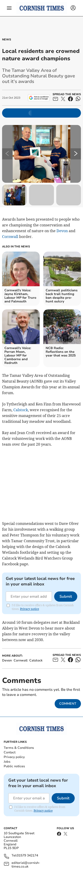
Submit (65, 596)
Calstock (20, 410)
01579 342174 (27, 856)
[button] (9, 8)
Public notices (14, 766)
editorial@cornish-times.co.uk (26, 864)
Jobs (7, 761)
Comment (67, 703)
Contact (9, 752)
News (6, 39)
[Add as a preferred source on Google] (39, 97)
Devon (62, 230)
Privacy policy (14, 757)
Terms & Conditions (19, 748)
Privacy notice (29, 609)
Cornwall (10, 236)
